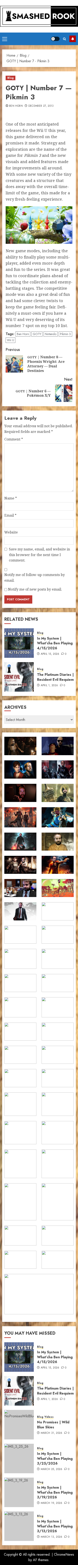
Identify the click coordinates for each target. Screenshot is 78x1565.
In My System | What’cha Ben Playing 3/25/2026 (55, 1458)
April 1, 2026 (49, 685)
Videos (49, 1417)
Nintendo (50, 334)
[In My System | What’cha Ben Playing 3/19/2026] (19, 1492)
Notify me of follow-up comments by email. (34, 577)
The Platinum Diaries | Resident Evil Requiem (55, 677)
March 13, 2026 (51, 1537)
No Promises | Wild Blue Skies (53, 1424)
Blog (10, 78)
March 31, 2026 (51, 1433)
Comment (13, 439)
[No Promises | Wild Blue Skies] (19, 1424)
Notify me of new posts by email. (35, 589)
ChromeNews (64, 1554)
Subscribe (72, 39)
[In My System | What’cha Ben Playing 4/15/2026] (19, 643)
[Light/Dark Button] (55, 39)
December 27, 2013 (41, 106)
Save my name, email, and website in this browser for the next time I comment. (39, 555)
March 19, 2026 (51, 1503)
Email (10, 515)
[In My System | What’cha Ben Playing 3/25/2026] (19, 1458)
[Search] (64, 39)
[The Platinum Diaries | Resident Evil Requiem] (19, 677)
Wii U (10, 340)
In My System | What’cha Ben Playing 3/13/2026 (55, 1526)
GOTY (37, 334)
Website (11, 532)
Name (10, 498)
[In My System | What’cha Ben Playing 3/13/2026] (19, 1526)
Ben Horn (16, 106)
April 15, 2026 (50, 654)
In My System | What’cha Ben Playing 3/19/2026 (55, 1492)
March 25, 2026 (51, 1469)
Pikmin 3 (65, 334)
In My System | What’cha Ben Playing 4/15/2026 (55, 643)
